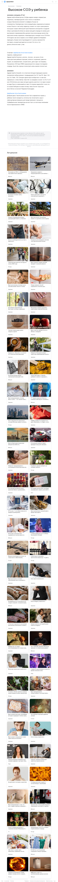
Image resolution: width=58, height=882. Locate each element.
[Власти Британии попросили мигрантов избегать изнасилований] (17, 438)
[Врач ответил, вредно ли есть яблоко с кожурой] (40, 325)
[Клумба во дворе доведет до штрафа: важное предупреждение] (40, 461)
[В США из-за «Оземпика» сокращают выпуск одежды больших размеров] (40, 845)
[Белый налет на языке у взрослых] (17, 777)
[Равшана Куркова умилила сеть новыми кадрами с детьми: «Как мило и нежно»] (17, 754)
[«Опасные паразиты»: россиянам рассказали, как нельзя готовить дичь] (17, 619)
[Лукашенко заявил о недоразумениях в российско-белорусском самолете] (40, 167)
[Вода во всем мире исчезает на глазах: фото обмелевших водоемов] (17, 551)
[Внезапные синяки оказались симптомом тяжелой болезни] (40, 302)
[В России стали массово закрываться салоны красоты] (17, 528)
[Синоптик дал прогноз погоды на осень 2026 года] (17, 257)
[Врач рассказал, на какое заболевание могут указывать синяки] (17, 574)
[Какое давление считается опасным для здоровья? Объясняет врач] (40, 189)
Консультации (11, 6)
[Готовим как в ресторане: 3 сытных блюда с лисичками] (40, 777)
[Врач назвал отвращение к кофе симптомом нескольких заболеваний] (17, 732)
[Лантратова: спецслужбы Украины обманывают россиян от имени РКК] (40, 800)
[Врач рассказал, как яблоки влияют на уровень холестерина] (40, 212)
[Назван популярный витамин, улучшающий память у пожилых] (17, 212)
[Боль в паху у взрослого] (40, 732)
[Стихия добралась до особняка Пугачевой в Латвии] (40, 528)
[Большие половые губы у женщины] (17, 189)
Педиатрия (18, 6)
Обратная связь (49, 881)
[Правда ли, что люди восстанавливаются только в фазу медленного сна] (17, 641)
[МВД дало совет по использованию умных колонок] (40, 867)
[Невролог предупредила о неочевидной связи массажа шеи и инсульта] (17, 461)
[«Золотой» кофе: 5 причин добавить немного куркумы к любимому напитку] (40, 370)
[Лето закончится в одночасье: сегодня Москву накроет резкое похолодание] (17, 415)
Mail (2, 881)
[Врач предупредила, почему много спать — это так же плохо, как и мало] (17, 393)
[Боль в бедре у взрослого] (40, 596)
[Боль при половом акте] (40, 574)
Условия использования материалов (37, 881)
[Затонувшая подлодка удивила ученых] (40, 709)
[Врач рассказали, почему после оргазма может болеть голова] (17, 280)
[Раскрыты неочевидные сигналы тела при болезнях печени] (40, 235)
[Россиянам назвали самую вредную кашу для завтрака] (40, 438)
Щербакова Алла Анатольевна (22, 52)
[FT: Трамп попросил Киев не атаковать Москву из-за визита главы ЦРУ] (40, 393)
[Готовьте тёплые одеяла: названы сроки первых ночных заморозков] (17, 687)
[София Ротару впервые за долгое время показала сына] (40, 664)
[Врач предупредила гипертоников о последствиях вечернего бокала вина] (40, 687)
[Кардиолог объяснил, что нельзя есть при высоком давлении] (17, 348)
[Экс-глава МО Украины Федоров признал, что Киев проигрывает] (40, 641)
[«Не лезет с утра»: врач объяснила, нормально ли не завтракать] (17, 845)
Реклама (12, 881)
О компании (6, 881)
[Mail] (5, 1)
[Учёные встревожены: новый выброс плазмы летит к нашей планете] (17, 867)
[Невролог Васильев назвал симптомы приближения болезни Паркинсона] (40, 348)
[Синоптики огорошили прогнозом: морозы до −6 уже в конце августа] (40, 551)
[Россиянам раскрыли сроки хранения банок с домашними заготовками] (17, 483)
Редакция (27, 881)
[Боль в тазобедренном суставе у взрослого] (17, 235)
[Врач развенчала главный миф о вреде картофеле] (40, 506)
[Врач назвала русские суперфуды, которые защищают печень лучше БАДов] (17, 709)
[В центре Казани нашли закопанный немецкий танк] (17, 370)
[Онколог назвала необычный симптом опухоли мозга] (40, 754)
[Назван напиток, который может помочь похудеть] (40, 619)
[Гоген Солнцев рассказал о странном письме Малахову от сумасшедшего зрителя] (17, 822)
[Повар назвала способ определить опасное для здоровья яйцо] (40, 280)
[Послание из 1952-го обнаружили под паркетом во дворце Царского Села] (17, 167)
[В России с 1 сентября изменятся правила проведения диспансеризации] (17, 506)
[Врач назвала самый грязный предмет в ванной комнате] (40, 257)
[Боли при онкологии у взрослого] (17, 664)
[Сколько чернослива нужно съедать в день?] (17, 325)
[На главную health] (10, 1)
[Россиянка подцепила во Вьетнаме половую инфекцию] (17, 302)
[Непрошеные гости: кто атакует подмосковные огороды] (40, 822)
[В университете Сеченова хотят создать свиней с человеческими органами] (17, 596)
